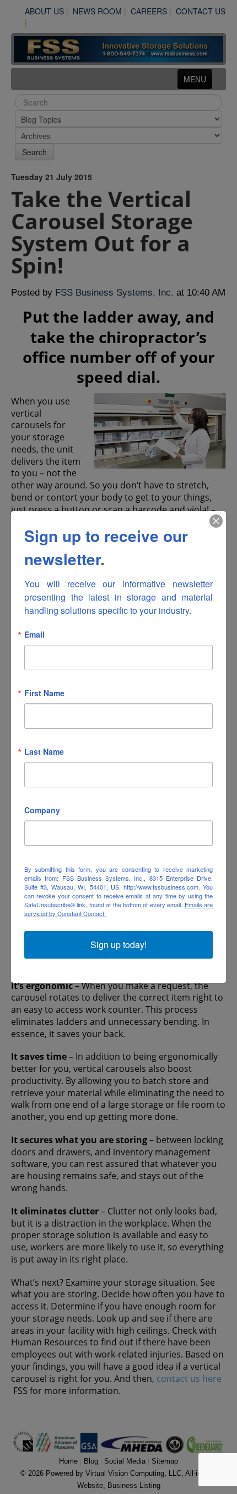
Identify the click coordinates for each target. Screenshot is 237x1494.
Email (34, 634)
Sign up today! (118, 944)
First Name (44, 693)
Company (42, 810)
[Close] (216, 521)
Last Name (44, 751)
